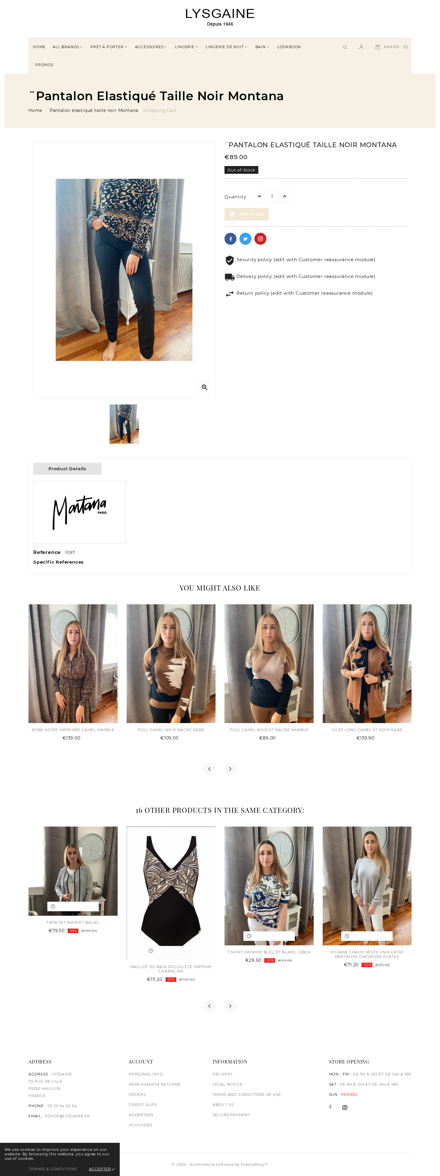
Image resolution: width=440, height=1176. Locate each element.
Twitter (245, 239)
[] (361, 47)
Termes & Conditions (53, 1169)
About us (223, 1104)
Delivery (223, 1074)
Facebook (230, 239)
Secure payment (231, 1115)
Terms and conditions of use (247, 1094)
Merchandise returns (154, 1084)
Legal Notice (228, 1084)
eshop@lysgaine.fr (67, 1116)
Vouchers (140, 1125)
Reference (48, 552)
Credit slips (143, 1104)
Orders (137, 1094)
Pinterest (260, 239)
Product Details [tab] (67, 468)
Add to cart (246, 214)
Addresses (141, 1115)
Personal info (146, 1074)
